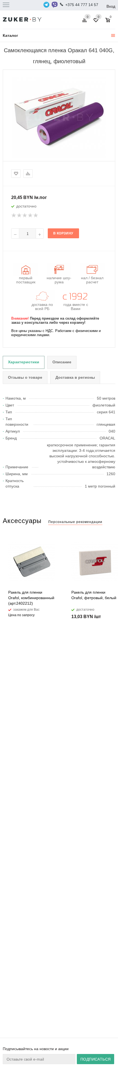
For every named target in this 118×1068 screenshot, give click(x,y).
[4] (30, 215)
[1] (14, 215)
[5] (36, 215)
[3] (25, 215)
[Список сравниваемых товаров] (85, 22)
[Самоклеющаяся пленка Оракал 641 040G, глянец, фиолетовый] (59, 117)
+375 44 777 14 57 (81, 4)
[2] (19, 215)
